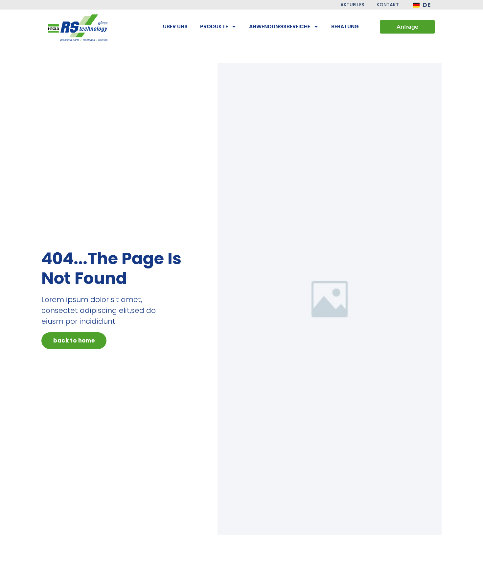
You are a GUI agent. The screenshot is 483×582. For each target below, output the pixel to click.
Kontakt (388, 4)
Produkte (214, 26)
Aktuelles (352, 4)
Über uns (175, 26)
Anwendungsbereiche (279, 26)
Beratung (345, 26)
